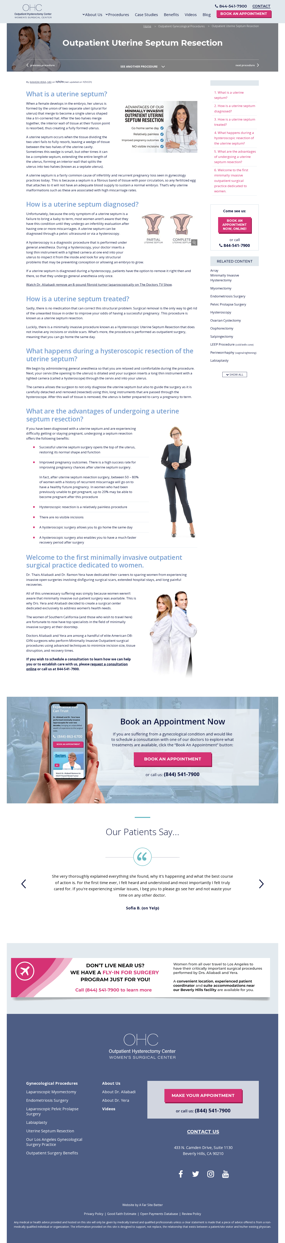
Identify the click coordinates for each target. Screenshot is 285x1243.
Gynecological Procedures (52, 1083)
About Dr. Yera (115, 1100)
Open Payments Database (159, 1214)
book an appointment (172, 759)
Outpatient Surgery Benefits (52, 1153)
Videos (108, 1108)
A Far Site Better (151, 1205)
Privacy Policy (93, 1214)
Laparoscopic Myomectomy (51, 1091)
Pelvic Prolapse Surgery (228, 304)
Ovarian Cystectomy (225, 320)
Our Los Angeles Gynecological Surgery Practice (54, 1142)
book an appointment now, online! (234, 225)
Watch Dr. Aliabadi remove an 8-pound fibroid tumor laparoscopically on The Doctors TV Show (99, 284)
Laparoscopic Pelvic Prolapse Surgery (52, 1111)
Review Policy (191, 1214)
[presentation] (23, 883)
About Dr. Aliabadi (119, 1091)
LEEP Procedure (232, 344)
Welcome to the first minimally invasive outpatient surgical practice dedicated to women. (231, 180)
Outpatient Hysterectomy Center (33, 12)
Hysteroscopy (220, 312)
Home (147, 26)
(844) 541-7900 (182, 774)
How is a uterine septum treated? (234, 122)
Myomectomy (220, 288)
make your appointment (203, 1095)
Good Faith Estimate (121, 1214)
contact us (203, 1131)
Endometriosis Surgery (227, 296)
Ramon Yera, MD (41, 81)
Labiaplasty (219, 360)
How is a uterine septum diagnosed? (234, 108)
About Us (111, 1083)
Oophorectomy (221, 328)
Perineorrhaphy (233, 352)
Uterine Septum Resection (50, 1130)
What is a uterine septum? (229, 95)
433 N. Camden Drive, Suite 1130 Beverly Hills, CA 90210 (203, 1150)
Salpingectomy (221, 336)
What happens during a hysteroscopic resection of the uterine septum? (234, 137)
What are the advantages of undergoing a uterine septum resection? (235, 156)
